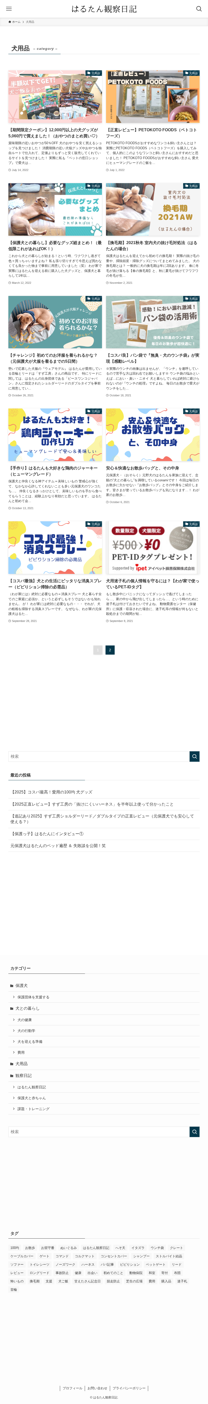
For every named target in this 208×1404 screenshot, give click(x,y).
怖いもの (17, 1281)
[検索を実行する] (194, 756)
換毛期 (35, 1281)
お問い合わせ (97, 1388)
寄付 (164, 1273)
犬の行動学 (26, 1031)
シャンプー (141, 1256)
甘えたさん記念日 (87, 1281)
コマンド (62, 1256)
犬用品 (21, 1064)
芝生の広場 (134, 1281)
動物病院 (136, 1273)
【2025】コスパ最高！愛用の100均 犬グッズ (51, 792)
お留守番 (47, 1248)
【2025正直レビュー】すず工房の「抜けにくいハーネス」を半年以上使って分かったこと (92, 804)
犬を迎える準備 (30, 1042)
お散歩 (30, 1248)
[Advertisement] (104, 707)
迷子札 (182, 1281)
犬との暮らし (27, 1008)
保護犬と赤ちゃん (32, 1098)
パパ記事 (107, 1264)
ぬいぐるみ (68, 1248)
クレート (176, 1248)
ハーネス (88, 1264)
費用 (21, 1052)
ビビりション (130, 1264)
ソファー (17, 1264)
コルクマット (85, 1256)
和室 (152, 1273)
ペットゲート (156, 1264)
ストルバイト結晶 (169, 1256)
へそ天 (120, 1248)
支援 (49, 1281)
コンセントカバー (114, 1256)
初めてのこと (113, 1273)
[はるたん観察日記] (104, 9)
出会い (92, 1273)
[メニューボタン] (9, 9)
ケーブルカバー (21, 1256)
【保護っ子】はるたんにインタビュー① (46, 834)
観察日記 (23, 1075)
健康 (78, 1273)
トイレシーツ (39, 1264)
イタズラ (138, 1248)
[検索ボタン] (199, 9)
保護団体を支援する (33, 997)
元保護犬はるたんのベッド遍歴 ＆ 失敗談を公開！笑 (58, 846)
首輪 (13, 1289)
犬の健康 (25, 1020)
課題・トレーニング (33, 1109)
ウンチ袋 (157, 1248)
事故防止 (62, 1273)
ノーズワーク (65, 1264)
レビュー (17, 1273)
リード (177, 1264)
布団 (177, 1273)
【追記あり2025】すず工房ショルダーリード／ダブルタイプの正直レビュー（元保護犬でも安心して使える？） (102, 819)
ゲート (44, 1256)
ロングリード (39, 1273)
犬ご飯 (63, 1281)
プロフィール (72, 1388)
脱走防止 (113, 1281)
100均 (14, 1248)
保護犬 (21, 985)
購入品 (166, 1281)
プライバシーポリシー (129, 1388)
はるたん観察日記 (32, 1087)
